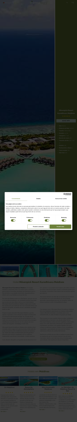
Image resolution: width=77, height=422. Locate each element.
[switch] (30, 220)
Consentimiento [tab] (16, 198)
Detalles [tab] (38, 198)
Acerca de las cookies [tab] (61, 198)
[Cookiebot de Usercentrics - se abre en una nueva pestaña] (64, 194)
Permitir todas (60, 226)
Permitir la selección (38, 226)
